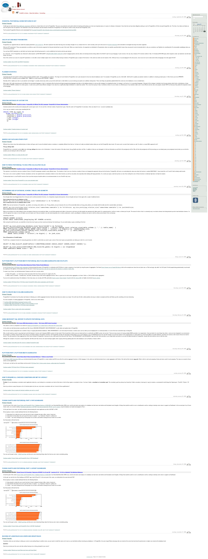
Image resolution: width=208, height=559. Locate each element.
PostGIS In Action (21, 104)
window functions (197, 179)
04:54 (43, 132)
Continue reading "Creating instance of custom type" (15, 129)
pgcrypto (196, 72)
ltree (196, 70)
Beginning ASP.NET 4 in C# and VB (41, 472)
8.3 (20, 33)
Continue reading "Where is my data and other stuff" (15, 154)
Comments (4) (40, 33)
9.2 (195, 164)
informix (196, 113)
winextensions (197, 180)
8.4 (22, 33)
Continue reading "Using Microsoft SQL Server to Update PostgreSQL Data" (21, 342)
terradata (196, 123)
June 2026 (195, 189)
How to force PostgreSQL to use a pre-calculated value (24, 165)
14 (195, 148)
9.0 (195, 161)
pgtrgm (196, 75)
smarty (195, 176)
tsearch (196, 85)
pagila (196, 91)
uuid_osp (196, 86)
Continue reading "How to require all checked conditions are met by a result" (21, 390)
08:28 (47, 285)
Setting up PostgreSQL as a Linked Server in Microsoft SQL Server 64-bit (44, 325)
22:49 (44, 312)
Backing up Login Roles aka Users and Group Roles (21, 536)
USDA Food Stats (22, 454)
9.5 (195, 168)
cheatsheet (25, 33)
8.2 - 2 (14, 7)
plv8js (196, 136)
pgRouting (197, 73)
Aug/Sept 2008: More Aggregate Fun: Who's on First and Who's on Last (21, 303)
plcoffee (196, 127)
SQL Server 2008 (77, 278)
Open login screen (196, 208)
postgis (29, 132)
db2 (24, 346)
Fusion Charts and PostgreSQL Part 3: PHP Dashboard (22, 400)
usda (44, 529)
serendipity (196, 174)
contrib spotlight (197, 53)
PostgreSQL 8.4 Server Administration (58, 104)
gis (22, 184)
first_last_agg (197, 62)
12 (195, 145)
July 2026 (195, 188)
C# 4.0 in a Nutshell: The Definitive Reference (71, 472)
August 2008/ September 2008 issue (14, 359)
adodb (195, 40)
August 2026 (195, 187)
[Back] (194, 24)
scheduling (197, 76)
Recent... (194, 190)
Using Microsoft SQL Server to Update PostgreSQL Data (23, 319)
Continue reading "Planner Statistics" (12, 90)
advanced (25, 285)
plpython (35, 285)
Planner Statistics (9, 72)
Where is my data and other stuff (15, 139)
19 (195, 155)
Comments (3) (51, 285)
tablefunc (196, 82)
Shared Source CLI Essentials (24, 472)
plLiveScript (197, 129)
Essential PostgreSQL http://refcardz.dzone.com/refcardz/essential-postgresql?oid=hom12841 (54, 30)
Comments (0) (42, 94)
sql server (34, 94)
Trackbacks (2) (45, 184)
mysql (31, 94)
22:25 (36, 33)
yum (195, 47)
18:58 (43, 394)
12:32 (51, 346)
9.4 (195, 167)
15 (195, 149)
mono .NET (40, 529)
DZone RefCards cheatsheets (23, 26)
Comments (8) (39, 184)
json (195, 67)
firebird (196, 111)
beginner (27, 94)
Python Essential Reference (34, 356)
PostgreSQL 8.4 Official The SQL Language (37, 104)
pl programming (31, 65)
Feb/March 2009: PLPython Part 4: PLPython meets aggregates (19, 305)
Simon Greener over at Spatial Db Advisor (111, 267)
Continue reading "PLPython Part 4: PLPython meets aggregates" (18, 367)
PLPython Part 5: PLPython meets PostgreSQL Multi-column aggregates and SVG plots (35, 261)
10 (195, 142)
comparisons (196, 51)
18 (195, 154)
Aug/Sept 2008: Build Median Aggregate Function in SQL (17, 302)
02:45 (31, 158)
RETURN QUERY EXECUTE (56, 53)
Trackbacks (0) (46, 33)
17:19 (47, 529)
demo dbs (196, 89)
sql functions (48, 65)
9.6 (195, 170)
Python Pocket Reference (42, 265)
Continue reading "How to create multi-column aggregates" (17, 309)
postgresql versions (41, 65)
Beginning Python (31, 265)
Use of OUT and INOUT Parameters (14, 39)
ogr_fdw (196, 59)
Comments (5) (35, 158)
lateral (195, 101)
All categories (195, 181)
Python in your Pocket (47, 356)
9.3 (195, 165)
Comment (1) (56, 65)
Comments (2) (55, 346)
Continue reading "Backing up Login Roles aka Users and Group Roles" (20, 550)
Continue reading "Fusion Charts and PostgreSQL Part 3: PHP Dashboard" (20, 458)
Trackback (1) (53, 254)
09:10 (38, 94)
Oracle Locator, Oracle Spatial (59, 278)
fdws (196, 54)
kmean (196, 69)
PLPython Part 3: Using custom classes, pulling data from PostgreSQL (48, 363)
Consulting (42, 13)
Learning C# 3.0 (55, 472)
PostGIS (69, 278)
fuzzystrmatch (197, 63)
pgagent (197, 81)
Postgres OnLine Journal (18, 9)
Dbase (196, 110)
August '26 (199, 24)
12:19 (43, 254)
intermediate (25, 65)
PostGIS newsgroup (112, 44)
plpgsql (36, 65)
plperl (196, 130)
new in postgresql (197, 104)
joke (195, 98)
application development (27, 529)
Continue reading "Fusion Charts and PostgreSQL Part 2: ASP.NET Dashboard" (22, 526)
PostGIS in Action (23, 13)
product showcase (197, 171)
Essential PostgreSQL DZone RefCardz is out (19, 21)
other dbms (196, 107)
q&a (40, 132)
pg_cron (196, 78)
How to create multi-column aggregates (17, 292)
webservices (197, 44)
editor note (196, 94)
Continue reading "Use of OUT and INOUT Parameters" (16, 61)
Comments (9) (47, 254)
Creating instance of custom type (15, 100)
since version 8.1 (39, 44)
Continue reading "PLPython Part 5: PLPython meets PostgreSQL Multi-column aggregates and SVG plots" (28, 282)
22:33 (35, 184)
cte (195, 88)
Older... (194, 191)
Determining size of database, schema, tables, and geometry (25, 190)
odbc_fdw (197, 57)
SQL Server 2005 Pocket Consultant (48, 323)
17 (195, 152)
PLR (196, 135)
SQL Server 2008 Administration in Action (27, 323)
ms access (30, 394)
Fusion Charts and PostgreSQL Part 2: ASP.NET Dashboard (24, 468)
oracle (34, 346)
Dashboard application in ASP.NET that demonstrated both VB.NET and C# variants (40, 406)
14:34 (52, 65)
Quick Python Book (21, 265)
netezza (196, 117)
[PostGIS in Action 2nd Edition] (19, 7)
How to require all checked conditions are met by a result (24, 377)
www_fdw (197, 60)
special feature (30, 33)
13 (195, 146)
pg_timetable (197, 79)
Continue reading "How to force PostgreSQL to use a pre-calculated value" (20, 180)
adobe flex (196, 38)
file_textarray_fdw (198, 56)
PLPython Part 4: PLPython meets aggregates (17, 267)
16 (195, 151)
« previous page (89, 556)
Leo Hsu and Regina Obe (12, 33)
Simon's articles (96, 278)
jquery (195, 100)
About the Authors (34, 13)
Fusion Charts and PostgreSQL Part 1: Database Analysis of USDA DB (33, 405)
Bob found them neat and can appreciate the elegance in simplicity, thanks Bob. (55, 268)
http (195, 66)
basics (24, 94)
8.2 (18, 33)
